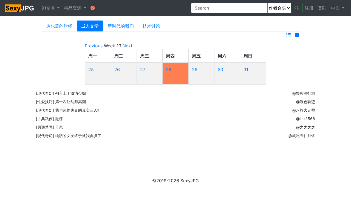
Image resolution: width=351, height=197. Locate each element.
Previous (94, 45)
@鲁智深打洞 (303, 93)
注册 (309, 8)
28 (168, 69)
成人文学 (90, 26)
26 (117, 69)
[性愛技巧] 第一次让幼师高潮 (61, 101)
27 (142, 69)
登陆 (322, 8)
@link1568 (305, 118)
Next (127, 45)
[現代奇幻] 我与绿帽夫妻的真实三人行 (68, 110)
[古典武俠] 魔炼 (49, 118)
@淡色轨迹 (305, 101)
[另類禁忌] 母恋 (49, 127)
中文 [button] (336, 8)
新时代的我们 (120, 26)
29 (194, 69)
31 (246, 69)
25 (91, 69)
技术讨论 (151, 26)
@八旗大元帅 (303, 110)
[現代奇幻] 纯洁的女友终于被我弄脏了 (68, 135)
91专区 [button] (48, 8)
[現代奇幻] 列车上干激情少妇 (61, 93)
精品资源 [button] (73, 8)
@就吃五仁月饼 (301, 135)
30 (220, 69)
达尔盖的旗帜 (59, 26)
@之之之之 (305, 127)
